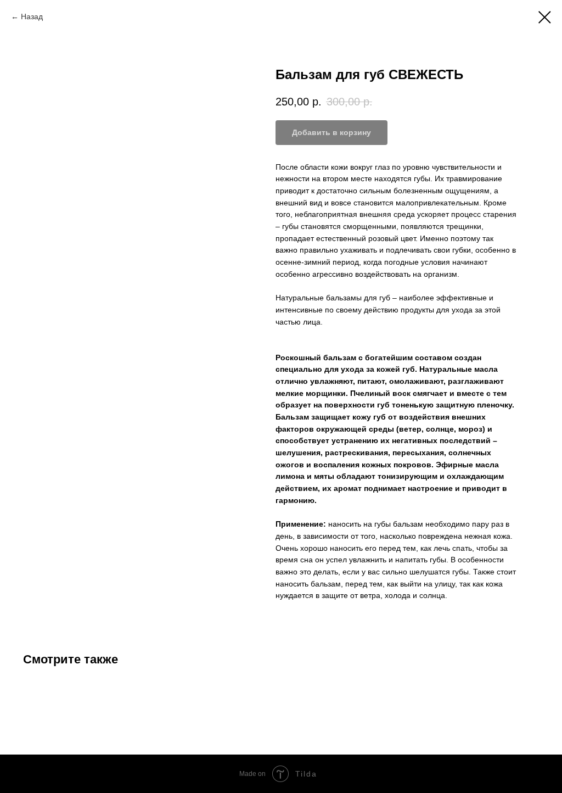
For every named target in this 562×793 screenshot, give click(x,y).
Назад (32, 16)
